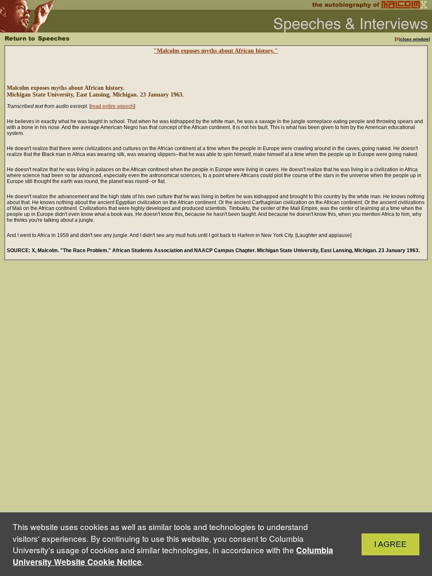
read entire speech (112, 106)
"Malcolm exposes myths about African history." (216, 51)
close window (414, 39)
